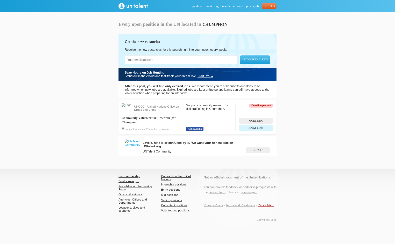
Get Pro (269, 6)
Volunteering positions (175, 210)
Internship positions (173, 184)
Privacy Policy (213, 205)
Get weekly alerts (255, 59)
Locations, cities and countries (131, 209)
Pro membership (129, 176)
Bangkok (130, 129)
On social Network (130, 194)
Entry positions (170, 189)
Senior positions (171, 200)
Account (238, 6)
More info (256, 120)
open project (249, 192)
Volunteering (194, 128)
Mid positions (169, 194)
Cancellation (266, 205)
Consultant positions (174, 205)
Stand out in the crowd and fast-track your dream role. (169, 74)
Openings (196, 6)
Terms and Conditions (240, 205)
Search (226, 6)
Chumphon (152, 129)
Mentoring (212, 6)
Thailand (140, 129)
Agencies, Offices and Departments (132, 201)
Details (258, 150)
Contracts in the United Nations (176, 178)
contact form (217, 192)
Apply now (256, 127)
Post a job (252, 6)
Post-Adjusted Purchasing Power (135, 188)
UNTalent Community (157, 151)
